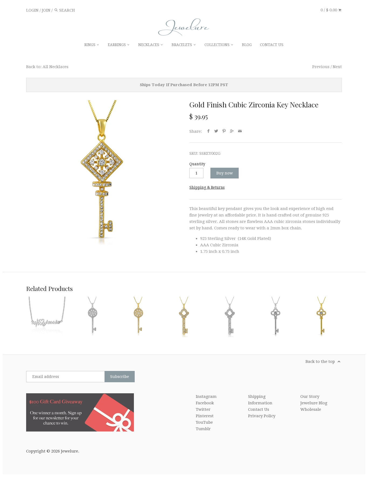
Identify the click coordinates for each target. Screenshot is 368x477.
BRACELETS (182, 45)
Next (337, 66)
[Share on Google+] (231, 131)
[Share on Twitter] (216, 131)
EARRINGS (117, 45)
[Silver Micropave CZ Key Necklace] (229, 317)
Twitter (203, 409)
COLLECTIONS (217, 45)
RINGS (90, 45)
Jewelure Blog (313, 403)
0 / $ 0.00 (329, 10)
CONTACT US (271, 45)
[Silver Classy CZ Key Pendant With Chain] (275, 317)
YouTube (204, 422)
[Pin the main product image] (224, 131)
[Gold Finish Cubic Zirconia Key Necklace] (102, 176)
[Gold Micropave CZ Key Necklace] (184, 317)
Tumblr (203, 428)
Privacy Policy (261, 415)
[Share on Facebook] (208, 131)
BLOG (247, 45)
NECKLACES (149, 45)
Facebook (205, 403)
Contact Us (258, 409)
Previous (320, 66)
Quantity (197, 164)
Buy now (224, 173)
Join (46, 10)
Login (32, 10)
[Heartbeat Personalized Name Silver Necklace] (46, 317)
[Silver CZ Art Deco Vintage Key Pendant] (92, 317)
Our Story (309, 396)
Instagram (206, 396)
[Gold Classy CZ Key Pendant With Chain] (321, 317)
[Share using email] (239, 131)
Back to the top (320, 361)
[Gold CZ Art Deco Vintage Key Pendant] (138, 317)
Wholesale (310, 409)
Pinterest (205, 415)
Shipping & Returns (207, 187)
